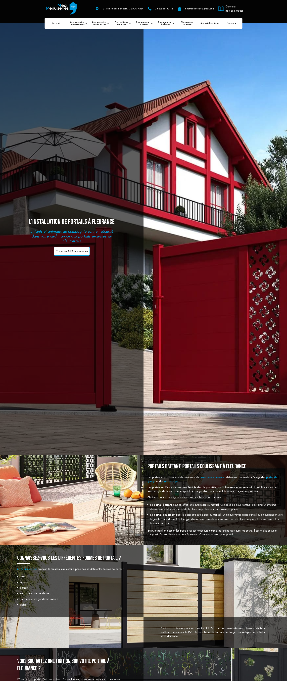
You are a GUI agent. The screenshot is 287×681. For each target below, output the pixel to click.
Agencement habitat (165, 23)
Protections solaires (121, 23)
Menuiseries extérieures (77, 23)
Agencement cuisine (143, 23)
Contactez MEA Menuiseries (72, 251)
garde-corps (171, 481)
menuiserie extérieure (212, 477)
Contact (231, 23)
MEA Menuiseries (27, 569)
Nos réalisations (209, 23)
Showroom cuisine (187, 23)
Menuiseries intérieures (99, 23)
